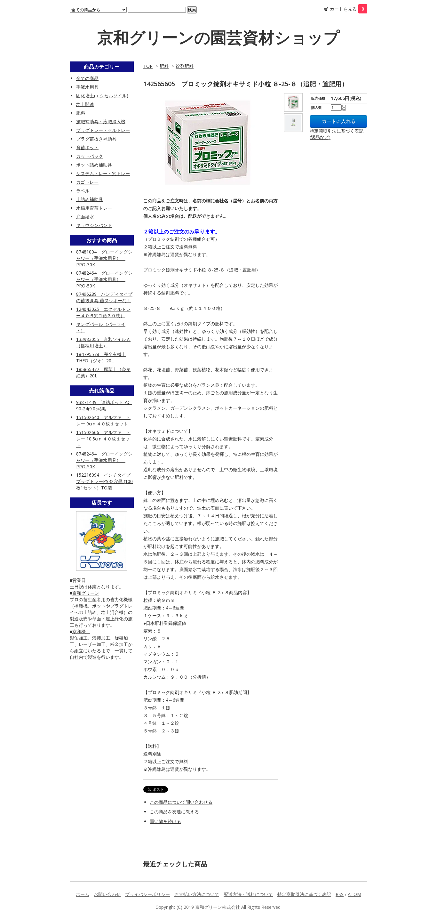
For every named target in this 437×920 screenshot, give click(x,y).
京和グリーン (85, 593)
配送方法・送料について (248, 894)
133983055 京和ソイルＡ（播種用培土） (103, 342)
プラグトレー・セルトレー (103, 130)
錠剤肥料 (185, 66)
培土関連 (85, 104)
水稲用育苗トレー (94, 208)
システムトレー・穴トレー (103, 173)
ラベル (83, 191)
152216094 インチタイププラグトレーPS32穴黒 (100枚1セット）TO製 (104, 481)
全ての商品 (87, 78)
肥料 (164, 66)
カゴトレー (87, 182)
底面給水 (85, 217)
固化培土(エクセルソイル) (102, 96)
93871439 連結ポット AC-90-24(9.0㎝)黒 (104, 405)
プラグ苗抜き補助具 (96, 139)
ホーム (82, 894)
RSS (340, 894)
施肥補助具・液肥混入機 (100, 121)
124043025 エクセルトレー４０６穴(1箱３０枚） (103, 312)
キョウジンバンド (94, 225)
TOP (148, 66)
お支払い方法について (196, 894)
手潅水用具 (87, 87)
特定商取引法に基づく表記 (304, 894)
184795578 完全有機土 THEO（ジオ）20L (101, 357)
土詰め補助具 (89, 199)
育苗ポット (87, 147)
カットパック (89, 156)
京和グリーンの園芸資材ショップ (218, 37)
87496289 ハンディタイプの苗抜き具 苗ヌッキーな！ (104, 297)
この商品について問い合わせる (181, 802)
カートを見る (347, 9)
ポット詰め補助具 (94, 165)
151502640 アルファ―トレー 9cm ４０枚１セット (103, 420)
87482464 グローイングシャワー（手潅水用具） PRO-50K (104, 279)
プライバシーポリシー (147, 894)
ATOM (354, 894)
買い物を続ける (165, 821)
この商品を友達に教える (174, 812)
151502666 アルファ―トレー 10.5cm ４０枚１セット (103, 438)
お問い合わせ (107, 894)
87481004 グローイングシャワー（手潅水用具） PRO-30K (104, 258)
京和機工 (81, 631)
